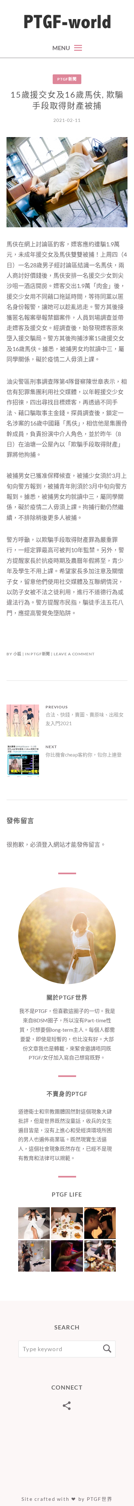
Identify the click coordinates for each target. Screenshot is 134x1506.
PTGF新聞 (67, 79)
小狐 (17, 653)
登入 (47, 844)
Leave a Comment (74, 653)
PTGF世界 (100, 1499)
